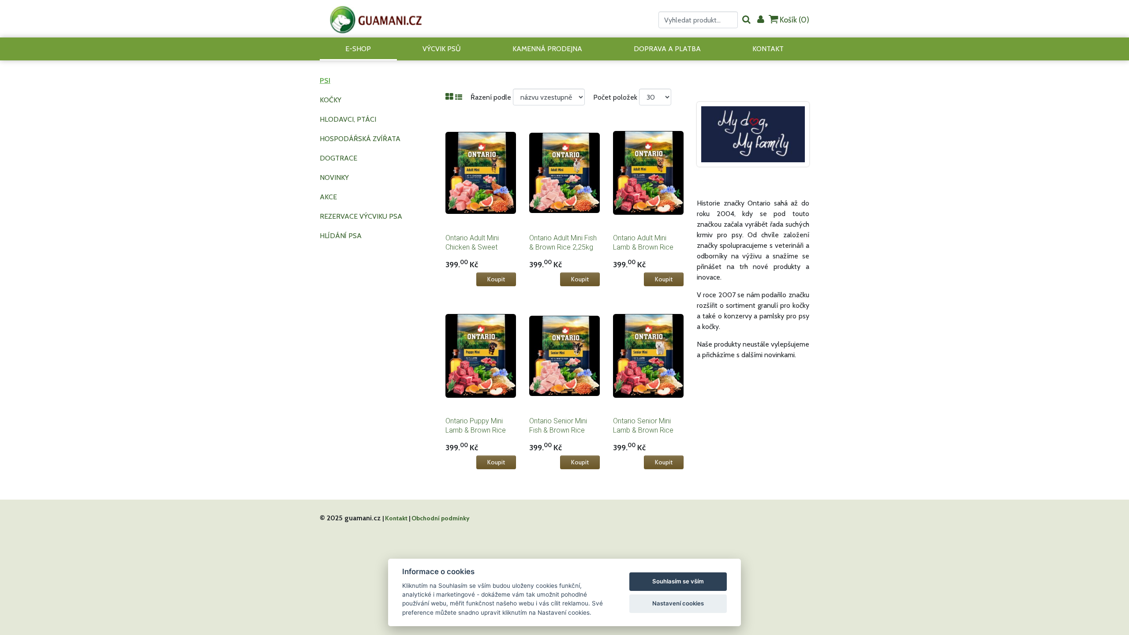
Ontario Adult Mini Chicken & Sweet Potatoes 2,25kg (472, 247)
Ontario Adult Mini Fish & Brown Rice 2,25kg (563, 242)
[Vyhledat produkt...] (746, 20)
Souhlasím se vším (678, 581)
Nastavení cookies (678, 603)
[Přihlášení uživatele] (760, 20)
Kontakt (396, 518)
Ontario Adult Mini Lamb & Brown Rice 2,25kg (643, 247)
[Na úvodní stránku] (376, 18)
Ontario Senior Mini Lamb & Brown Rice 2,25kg (643, 430)
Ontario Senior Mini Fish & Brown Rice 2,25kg (558, 430)
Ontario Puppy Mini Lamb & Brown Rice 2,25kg (475, 430)
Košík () (793, 20)
